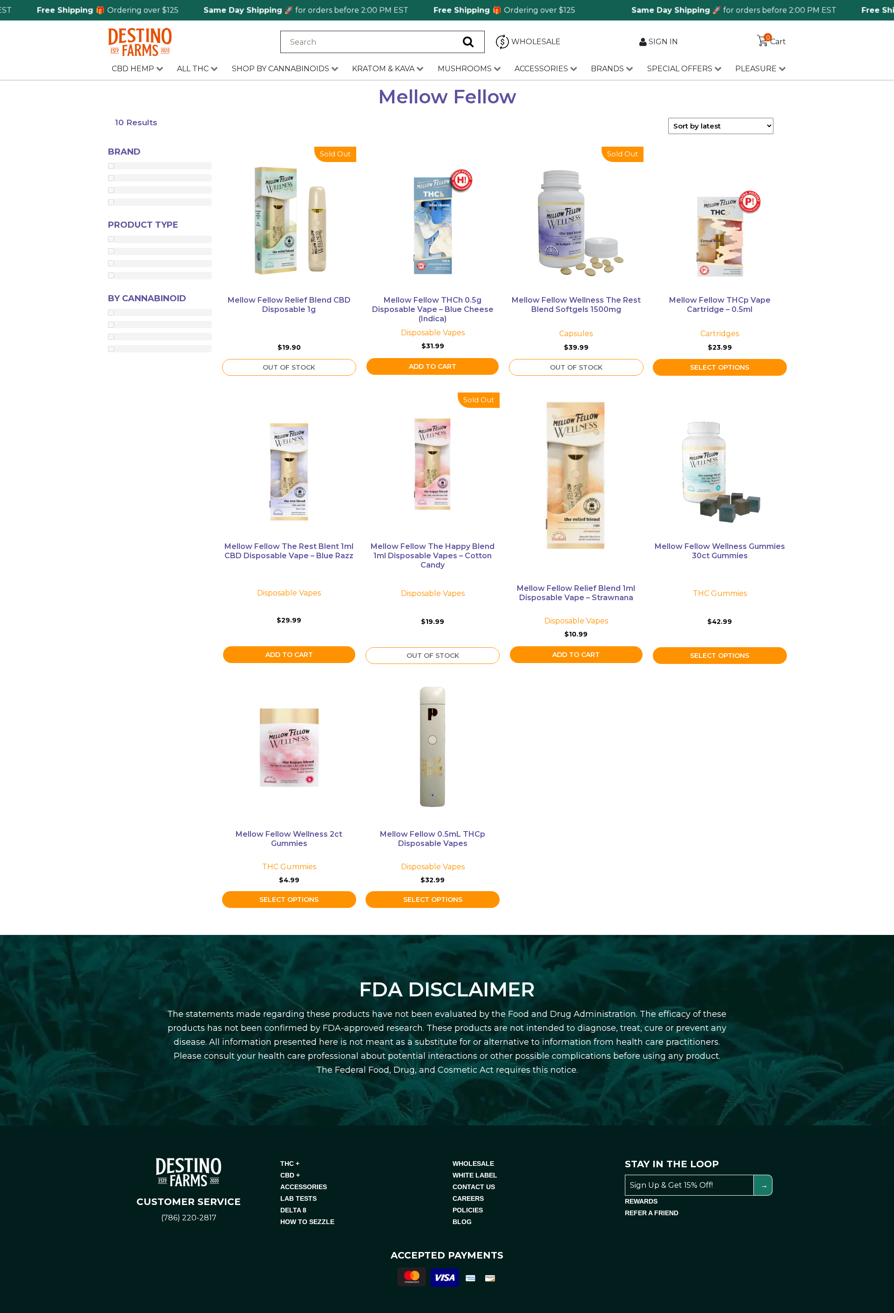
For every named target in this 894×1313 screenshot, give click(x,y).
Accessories (541, 68)
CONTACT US (474, 1187)
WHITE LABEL (475, 1175)
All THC (193, 68)
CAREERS (468, 1198)
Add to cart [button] (432, 366)
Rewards (641, 1201)
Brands (607, 68)
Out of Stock (289, 367)
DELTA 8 (293, 1210)
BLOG (462, 1221)
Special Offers (679, 68)
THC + (289, 1163)
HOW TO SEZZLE (307, 1221)
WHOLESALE (473, 1163)
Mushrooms (465, 68)
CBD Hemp (133, 68)
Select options (719, 367)
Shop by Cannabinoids (280, 68)
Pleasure (756, 68)
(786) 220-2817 (189, 1217)
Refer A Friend (651, 1213)
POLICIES (468, 1210)
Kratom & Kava (383, 68)
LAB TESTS (298, 1198)
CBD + (290, 1175)
